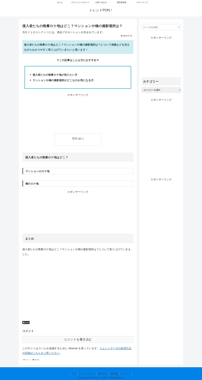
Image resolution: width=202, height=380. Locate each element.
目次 (74, 138)
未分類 (26, 322)
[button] (179, 27)
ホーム (74, 373)
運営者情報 (114, 373)
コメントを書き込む (78, 339)
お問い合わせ (103, 373)
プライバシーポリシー (87, 373)
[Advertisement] (77, 113)
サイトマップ (125, 373)
